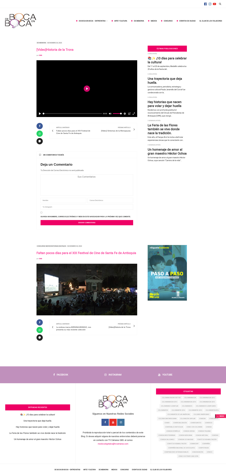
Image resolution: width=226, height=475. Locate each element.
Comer (167, 423)
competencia (204, 448)
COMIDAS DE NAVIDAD (185, 439)
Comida (208, 427)
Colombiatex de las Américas (178, 414)
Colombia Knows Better (171, 398)
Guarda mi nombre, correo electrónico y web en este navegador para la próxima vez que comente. (86, 216)
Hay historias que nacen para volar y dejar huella (38, 427)
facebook (62, 374)
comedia (202, 418)
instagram (115, 374)
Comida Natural (202, 435)
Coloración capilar (187, 418)
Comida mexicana (185, 435)
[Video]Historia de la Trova (55, 50)
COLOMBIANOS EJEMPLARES (206, 406)
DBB (40, 55)
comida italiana (204, 431)
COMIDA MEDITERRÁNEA (166, 435)
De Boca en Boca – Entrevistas (92, 21)
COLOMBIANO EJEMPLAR (169, 406)
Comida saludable (167, 439)
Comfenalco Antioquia (174, 427)
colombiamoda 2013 (169, 402)
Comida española (173, 431)
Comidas (215, 435)
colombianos (187, 406)
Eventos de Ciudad (187, 21)
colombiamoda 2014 (188, 402)
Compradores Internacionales (176, 452)
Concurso (168, 21)
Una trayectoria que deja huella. (38, 421)
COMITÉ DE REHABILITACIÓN (206, 439)
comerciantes (195, 423)
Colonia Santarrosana (167, 418)
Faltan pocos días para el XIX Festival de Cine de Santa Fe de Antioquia (86, 253)
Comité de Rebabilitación (176, 444)
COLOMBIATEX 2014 (178, 410)
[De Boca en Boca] (20, 21)
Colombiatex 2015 (195, 410)
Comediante (213, 418)
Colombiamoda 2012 (207, 398)
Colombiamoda (190, 398)
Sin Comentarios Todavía (53, 155)
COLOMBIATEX (163, 410)
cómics (209, 452)
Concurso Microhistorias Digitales (51, 246)
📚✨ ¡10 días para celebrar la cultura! (37, 414)
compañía (206, 444)
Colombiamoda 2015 (207, 402)
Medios (154, 21)
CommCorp (194, 444)
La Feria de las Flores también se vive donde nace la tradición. (164, 129)
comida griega (188, 431)
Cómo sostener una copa (188, 456)
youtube (167, 374)
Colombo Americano (201, 414)
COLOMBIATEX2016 (212, 410)
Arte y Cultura (120, 21)
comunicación (197, 452)
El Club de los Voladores (211, 21)
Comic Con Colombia (194, 427)
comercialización (180, 423)
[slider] (72, 113)
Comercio (208, 423)
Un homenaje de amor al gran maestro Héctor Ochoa (37, 439)
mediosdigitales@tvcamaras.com (113, 444)
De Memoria (139, 21)
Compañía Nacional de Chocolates (181, 448)
